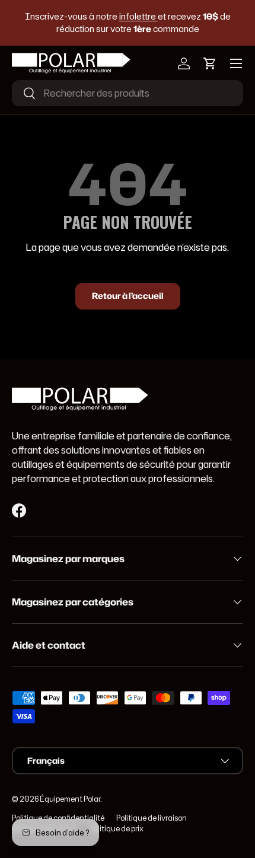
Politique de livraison (151, 818)
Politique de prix (117, 829)
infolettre (138, 16)
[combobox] (127, 93)
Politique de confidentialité (58, 818)
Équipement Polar (70, 799)
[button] (210, 63)
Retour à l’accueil (128, 296)
